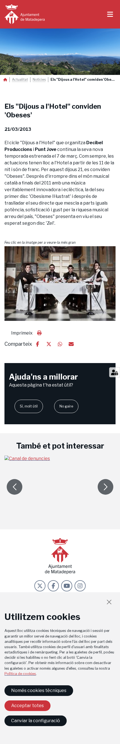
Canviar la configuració (35, 720)
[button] (60, 283)
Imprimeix (22, 333)
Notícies (39, 79)
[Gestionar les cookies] (114, 372)
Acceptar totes (27, 705)
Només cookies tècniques (38, 690)
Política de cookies (20, 674)
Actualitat (20, 79)
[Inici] (24, 14)
